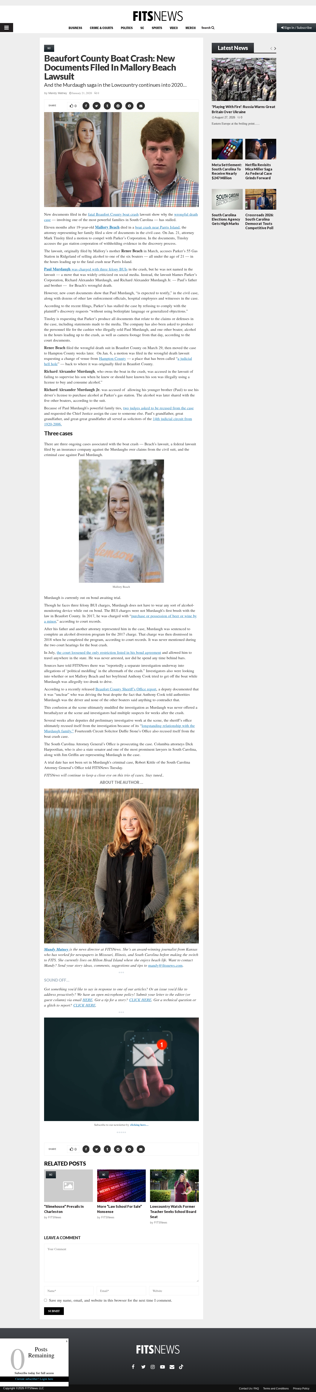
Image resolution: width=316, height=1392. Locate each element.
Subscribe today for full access (34, 1373)
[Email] (174, 1367)
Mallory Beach (107, 227)
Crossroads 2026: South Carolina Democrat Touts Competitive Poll (259, 221)
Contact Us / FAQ (249, 1388)
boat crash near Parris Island (157, 227)
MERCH (191, 28)
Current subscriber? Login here (34, 1379)
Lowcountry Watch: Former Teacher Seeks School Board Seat (173, 1211)
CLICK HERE (140, 999)
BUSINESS (75, 28)
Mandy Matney (57, 93)
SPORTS (157, 28)
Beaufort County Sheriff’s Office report (125, 688)
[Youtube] (165, 1367)
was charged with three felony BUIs (85, 269)
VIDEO (174, 28)
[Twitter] (146, 1367)
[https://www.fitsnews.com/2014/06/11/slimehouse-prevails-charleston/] (68, 1185)
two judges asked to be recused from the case (158, 407)
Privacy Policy (301, 1388)
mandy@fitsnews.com (165, 965)
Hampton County (112, 358)
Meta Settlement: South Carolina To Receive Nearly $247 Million (227, 171)
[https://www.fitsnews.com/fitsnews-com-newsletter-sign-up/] (121, 1069)
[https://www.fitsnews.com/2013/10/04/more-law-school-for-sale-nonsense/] (121, 1185)
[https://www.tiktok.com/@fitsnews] (181, 1367)
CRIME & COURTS (101, 28)
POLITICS (127, 28)
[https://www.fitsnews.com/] (158, 16)
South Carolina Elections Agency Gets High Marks (226, 219)
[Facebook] (136, 1367)
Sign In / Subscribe (298, 27)
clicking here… (139, 1125)
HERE (87, 999)
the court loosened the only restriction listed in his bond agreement (109, 652)
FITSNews (54, 1217)
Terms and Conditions (276, 1388)
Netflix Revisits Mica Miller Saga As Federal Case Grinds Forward (258, 171)
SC (142, 28)
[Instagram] (155, 1367)
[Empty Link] (271, 48)
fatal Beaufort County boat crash (113, 214)
